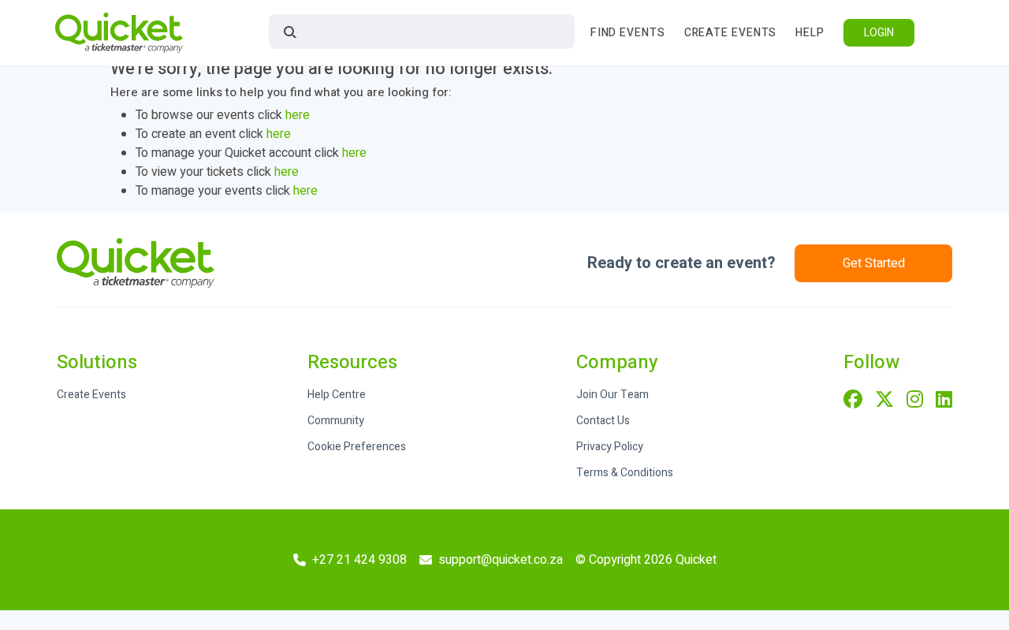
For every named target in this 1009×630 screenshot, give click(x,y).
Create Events (730, 32)
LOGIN (879, 32)
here (297, 115)
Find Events (627, 32)
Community (335, 420)
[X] (884, 400)
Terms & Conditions (624, 472)
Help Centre (336, 394)
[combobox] (422, 31)
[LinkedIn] (944, 400)
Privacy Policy (609, 446)
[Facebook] (852, 400)
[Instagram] (915, 400)
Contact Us (603, 420)
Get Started (874, 263)
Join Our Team (612, 394)
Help (810, 32)
